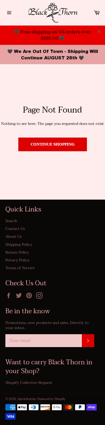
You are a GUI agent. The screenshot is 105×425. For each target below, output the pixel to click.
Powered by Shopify (51, 399)
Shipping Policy (18, 245)
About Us (13, 236)
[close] (99, 31)
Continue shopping (53, 144)
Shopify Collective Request (28, 383)
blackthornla (27, 399)
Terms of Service (20, 268)
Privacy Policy (17, 260)
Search (11, 221)
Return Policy (17, 252)
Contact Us (15, 229)
